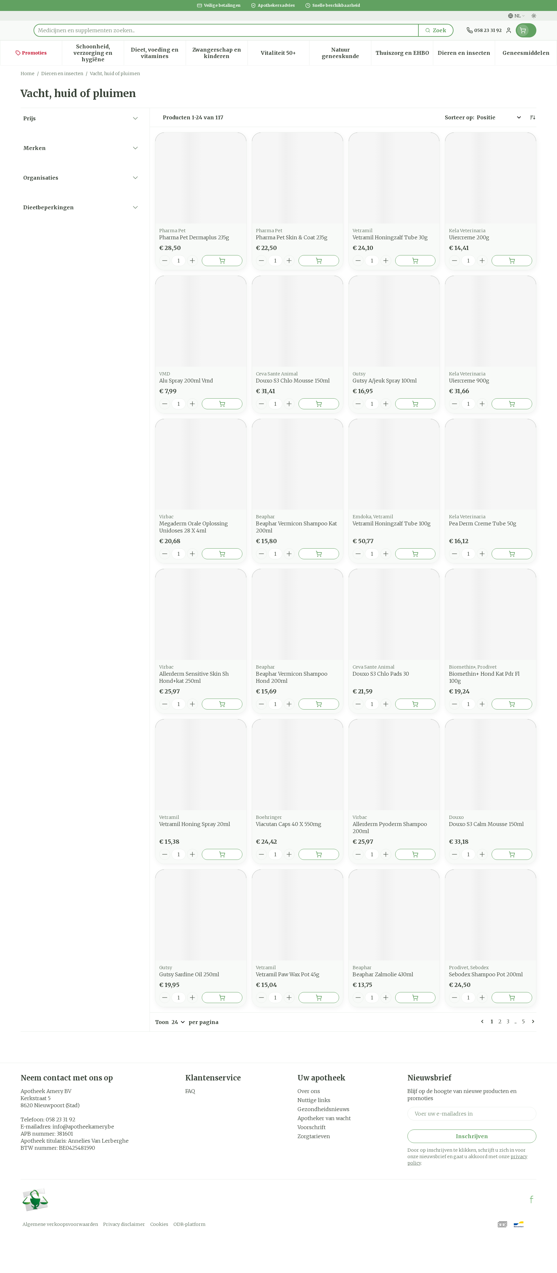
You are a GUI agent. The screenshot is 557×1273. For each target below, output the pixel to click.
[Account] (508, 30)
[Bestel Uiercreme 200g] (512, 260)
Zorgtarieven (314, 1136)
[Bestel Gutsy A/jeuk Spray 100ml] (415, 403)
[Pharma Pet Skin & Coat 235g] (297, 178)
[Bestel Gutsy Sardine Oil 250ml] (222, 997)
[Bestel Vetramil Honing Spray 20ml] (222, 854)
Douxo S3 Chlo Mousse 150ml (293, 380)
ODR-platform (189, 1224)
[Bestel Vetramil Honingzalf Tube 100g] (415, 553)
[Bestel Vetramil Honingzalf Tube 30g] (415, 260)
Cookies (159, 1224)
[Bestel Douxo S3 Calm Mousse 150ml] (512, 854)
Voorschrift (312, 1127)
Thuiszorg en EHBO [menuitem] (404, 54)
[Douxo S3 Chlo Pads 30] (394, 614)
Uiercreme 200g (469, 237)
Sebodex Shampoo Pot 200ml (486, 974)
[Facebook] (531, 1199)
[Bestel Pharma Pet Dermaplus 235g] (222, 260)
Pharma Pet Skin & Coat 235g (291, 237)
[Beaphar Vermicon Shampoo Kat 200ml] (297, 464)
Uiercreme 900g (469, 380)
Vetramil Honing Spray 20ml (194, 824)
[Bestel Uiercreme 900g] (512, 403)
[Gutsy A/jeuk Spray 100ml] (394, 321)
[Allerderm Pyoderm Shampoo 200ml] (394, 764)
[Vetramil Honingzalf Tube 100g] (394, 464)
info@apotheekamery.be (83, 1126)
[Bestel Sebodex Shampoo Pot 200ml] (512, 997)
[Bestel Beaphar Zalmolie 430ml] (415, 997)
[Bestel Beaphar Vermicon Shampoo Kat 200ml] (318, 553)
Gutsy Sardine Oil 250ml (189, 974)
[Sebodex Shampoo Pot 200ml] (490, 915)
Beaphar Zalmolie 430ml (383, 974)
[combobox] (226, 30)
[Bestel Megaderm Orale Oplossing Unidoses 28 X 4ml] (222, 553)
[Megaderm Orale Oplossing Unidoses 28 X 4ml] (200, 464)
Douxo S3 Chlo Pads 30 (381, 674)
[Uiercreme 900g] (490, 321)
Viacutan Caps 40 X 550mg (288, 824)
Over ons (309, 1091)
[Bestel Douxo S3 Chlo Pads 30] (415, 704)
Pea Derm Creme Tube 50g (482, 523)
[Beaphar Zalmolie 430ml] (394, 915)
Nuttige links (314, 1100)
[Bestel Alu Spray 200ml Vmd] (222, 403)
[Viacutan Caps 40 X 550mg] (297, 764)
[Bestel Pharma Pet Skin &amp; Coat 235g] (318, 260)
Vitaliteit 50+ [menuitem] (285, 54)
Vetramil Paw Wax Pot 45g (287, 974)
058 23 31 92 (60, 1119)
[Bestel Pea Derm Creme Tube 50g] (512, 553)
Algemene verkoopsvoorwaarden (60, 1224)
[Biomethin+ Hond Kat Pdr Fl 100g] (490, 614)
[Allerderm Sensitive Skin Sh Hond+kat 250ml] (200, 614)
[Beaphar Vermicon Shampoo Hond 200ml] (297, 614)
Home (27, 73)
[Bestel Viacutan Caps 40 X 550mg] (318, 854)
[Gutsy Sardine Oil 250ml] (200, 915)
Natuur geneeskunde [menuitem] (346, 52)
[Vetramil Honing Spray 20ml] (200, 764)
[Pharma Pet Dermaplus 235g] (200, 178)
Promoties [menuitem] (34, 53)
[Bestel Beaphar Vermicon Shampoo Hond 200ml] (318, 704)
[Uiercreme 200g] (490, 178)
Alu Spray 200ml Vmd (186, 380)
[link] (483, 1021)
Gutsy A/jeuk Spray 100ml (385, 380)
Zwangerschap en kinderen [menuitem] (220, 52)
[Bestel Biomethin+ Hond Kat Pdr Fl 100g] (512, 704)
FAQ (190, 1091)
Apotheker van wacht (324, 1118)
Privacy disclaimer (124, 1224)
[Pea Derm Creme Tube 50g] (490, 464)
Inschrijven (472, 1136)
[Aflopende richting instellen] (532, 117)
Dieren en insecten (62, 73)
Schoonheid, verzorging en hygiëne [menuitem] (98, 53)
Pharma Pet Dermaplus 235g (194, 237)
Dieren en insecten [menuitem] (466, 54)
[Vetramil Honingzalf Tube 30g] (394, 178)
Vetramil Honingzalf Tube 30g (390, 237)
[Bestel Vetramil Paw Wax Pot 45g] (318, 997)
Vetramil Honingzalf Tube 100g (392, 523)
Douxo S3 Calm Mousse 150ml (486, 824)
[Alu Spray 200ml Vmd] (200, 321)
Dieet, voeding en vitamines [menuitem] (158, 52)
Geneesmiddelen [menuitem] (530, 54)
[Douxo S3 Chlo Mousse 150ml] (297, 321)
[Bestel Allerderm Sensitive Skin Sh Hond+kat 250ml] (222, 704)
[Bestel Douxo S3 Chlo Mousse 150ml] (318, 403)
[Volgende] (531, 1021)
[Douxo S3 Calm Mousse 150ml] (490, 764)
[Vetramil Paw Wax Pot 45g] (297, 915)
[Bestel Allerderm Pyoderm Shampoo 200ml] (415, 854)
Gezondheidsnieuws (323, 1109)
